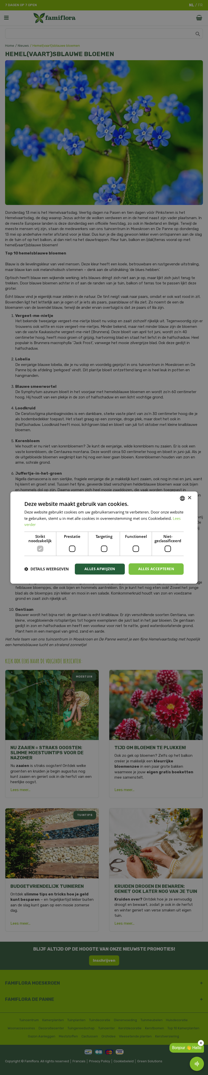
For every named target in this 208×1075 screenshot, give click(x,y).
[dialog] (104, 537)
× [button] (189, 498)
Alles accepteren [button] (156, 568)
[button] (46, 569)
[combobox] (182, 498)
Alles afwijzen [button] (99, 568)
